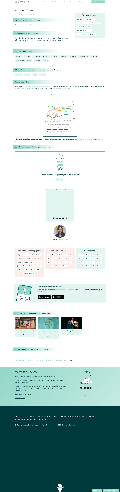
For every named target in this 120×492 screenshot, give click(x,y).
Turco (46, 60)
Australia (41, 386)
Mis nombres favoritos (110, 490)
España (80, 139)
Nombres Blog (20, 398)
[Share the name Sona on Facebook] (54, 218)
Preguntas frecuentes (89, 416)
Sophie (38, 255)
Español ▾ (86, 395)
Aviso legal (42, 419)
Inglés (56, 56)
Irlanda (52, 388)
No (61, 179)
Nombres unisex (72, 2)
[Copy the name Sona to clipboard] (66, 218)
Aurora (20, 75)
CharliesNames (20, 360)
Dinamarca (18, 388)
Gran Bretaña (44, 388)
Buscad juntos (97, 490)
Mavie (43, 75)
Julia (18, 266)
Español (37, 56)
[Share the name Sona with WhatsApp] (60, 218)
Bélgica (57, 386)
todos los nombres (21, 382)
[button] (48, 203)
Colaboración (31, 419)
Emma (26, 255)
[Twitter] (81, 387)
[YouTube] (88, 387)
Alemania (34, 386)
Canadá (63, 386)
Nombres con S (89, 19)
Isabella (36, 258)
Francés (46, 56)
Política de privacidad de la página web (66, 416)
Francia (36, 388)
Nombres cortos (82, 23)
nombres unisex (58, 380)
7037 (93, 34)
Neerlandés (84, 56)
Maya (20, 269)
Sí (57, 179)
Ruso (29, 60)
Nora (28, 75)
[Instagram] (91, 387)
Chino (28, 56)
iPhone (52, 376)
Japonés (73, 56)
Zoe (26, 269)
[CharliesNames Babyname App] (22, 2)
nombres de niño (47, 380)
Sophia (20, 255)
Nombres (38, 2)
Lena (37, 269)
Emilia (21, 258)
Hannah (32, 262)
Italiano (64, 56)
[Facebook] (84, 387)
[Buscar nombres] (83, 2)
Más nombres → (29, 273)
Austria (47, 386)
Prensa (26, 416)
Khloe (24, 266)
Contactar (18, 416)
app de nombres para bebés (64, 290)
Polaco (94, 56)
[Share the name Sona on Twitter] (57, 218)
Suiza (24, 390)
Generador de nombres (23, 394)
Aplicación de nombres (98, 2)
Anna (31, 269)
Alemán (19, 56)
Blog (80, 2)
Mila (35, 75)
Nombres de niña (48, 2)
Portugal (87, 139)
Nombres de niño (60, 2)
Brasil (93, 139)
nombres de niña (34, 380)
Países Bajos (60, 388)
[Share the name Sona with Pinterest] (63, 218)
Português (20, 60)
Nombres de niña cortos (84, 30)
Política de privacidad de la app (40, 416)
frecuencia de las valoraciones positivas (37, 87)
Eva (40, 266)
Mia (32, 255)
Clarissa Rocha (63, 240)
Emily (19, 262)
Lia (29, 266)
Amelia (26, 262)
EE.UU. (25, 388)
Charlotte (28, 258)
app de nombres (26, 376)
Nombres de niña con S (84, 27)
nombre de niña (29, 14)
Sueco (38, 60)
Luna (34, 266)
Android (46, 376)
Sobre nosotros (20, 419)
